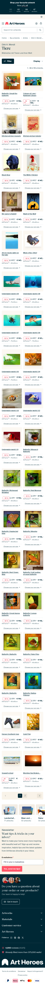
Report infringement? (35, 971)
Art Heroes (8, 931)
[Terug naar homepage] (15, 23)
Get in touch (12, 901)
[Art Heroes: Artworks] (41, 913)
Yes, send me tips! (12, 869)
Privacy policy (22, 975)
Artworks (7, 913)
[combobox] (19, 30)
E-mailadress (7, 857)
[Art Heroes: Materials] (41, 919)
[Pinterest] (15, 937)
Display (36, 61)
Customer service (11, 925)
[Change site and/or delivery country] (41, 17)
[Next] (39, 796)
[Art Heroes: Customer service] (41, 925)
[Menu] (3, 23)
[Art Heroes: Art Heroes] (41, 932)
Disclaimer (22, 971)
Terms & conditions (9, 971)
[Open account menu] (36, 23)
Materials (7, 919)
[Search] (40, 30)
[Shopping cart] (41, 23)
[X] (22, 937)
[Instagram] (11, 937)
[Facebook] (19, 937)
